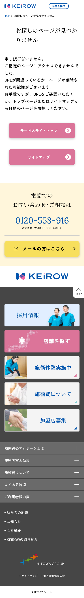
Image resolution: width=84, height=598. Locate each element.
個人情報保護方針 (54, 576)
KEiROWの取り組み (22, 539)
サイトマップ (30, 576)
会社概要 (14, 530)
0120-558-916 (42, 220)
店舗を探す (59, 6)
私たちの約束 (17, 512)
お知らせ (14, 521)
